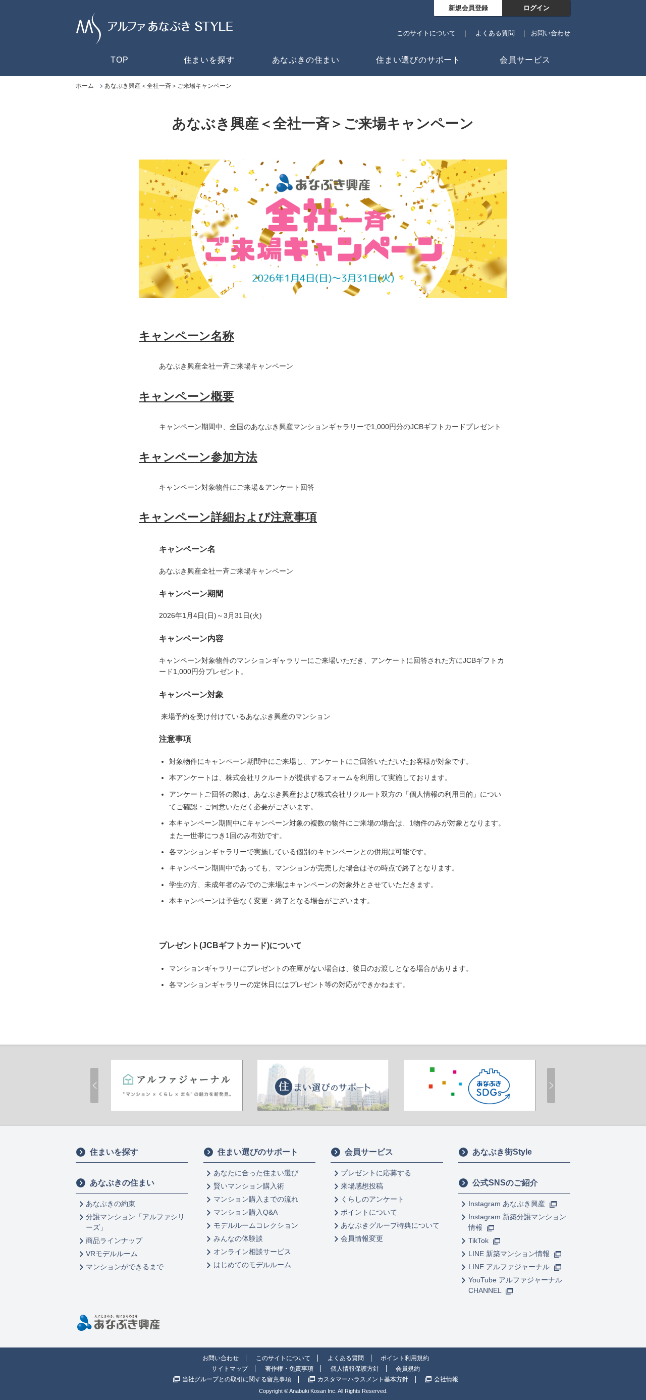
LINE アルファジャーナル (510, 1267)
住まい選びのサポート (258, 1152)
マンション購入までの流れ (255, 1199)
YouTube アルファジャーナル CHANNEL (515, 1285)
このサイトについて (426, 33)
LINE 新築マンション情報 (510, 1254)
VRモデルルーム (112, 1254)
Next (551, 1085)
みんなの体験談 (238, 1238)
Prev (94, 1085)
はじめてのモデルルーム (252, 1265)
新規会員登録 (468, 8)
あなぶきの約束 (110, 1204)
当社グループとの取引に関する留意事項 (236, 1379)
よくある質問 (495, 33)
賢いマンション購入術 (248, 1186)
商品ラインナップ (114, 1240)
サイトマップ (229, 1368)
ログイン (536, 8)
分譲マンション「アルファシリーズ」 (135, 1222)
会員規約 (408, 1368)
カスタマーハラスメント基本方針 (362, 1379)
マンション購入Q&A (245, 1212)
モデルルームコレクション (255, 1225)
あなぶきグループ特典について (390, 1225)
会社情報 (446, 1379)
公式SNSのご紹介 (505, 1182)
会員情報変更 (362, 1238)
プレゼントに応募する (376, 1173)
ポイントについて (369, 1212)
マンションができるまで (125, 1267)
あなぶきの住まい (122, 1182)
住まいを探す (114, 1152)
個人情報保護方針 (355, 1368)
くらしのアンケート (372, 1199)
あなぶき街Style (502, 1152)
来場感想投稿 (362, 1186)
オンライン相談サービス (252, 1252)
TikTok (479, 1240)
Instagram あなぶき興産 (507, 1204)
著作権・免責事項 (289, 1368)
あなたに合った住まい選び (255, 1173)
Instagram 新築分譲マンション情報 (517, 1222)
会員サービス (369, 1152)
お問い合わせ (550, 33)
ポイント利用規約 (405, 1358)
